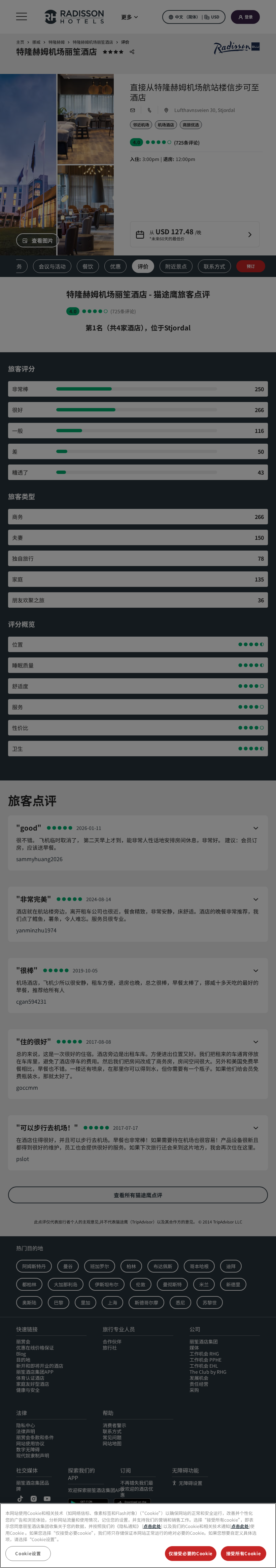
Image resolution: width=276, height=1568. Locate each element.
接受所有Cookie (243, 1553)
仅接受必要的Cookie (191, 1553)
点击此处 (152, 1526)
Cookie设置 (28, 1553)
